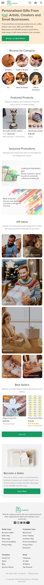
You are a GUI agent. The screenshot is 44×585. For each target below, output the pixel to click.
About (4, 561)
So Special (22, 573)
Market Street (33, 573)
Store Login (6, 538)
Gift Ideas (22, 222)
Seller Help (6, 535)
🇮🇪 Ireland (26, 548)
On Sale (26, 561)
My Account (27, 532)
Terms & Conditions (9, 542)
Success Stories (7, 567)
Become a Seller (8, 532)
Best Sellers (22, 385)
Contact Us (6, 558)
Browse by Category (22, 50)
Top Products (27, 567)
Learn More (22, 491)
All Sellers (26, 564)
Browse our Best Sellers (15, 38)
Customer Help (28, 538)
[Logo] (12, 2)
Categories (27, 558)
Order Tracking (28, 535)
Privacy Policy (7, 545)
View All (22, 434)
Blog (3, 564)
